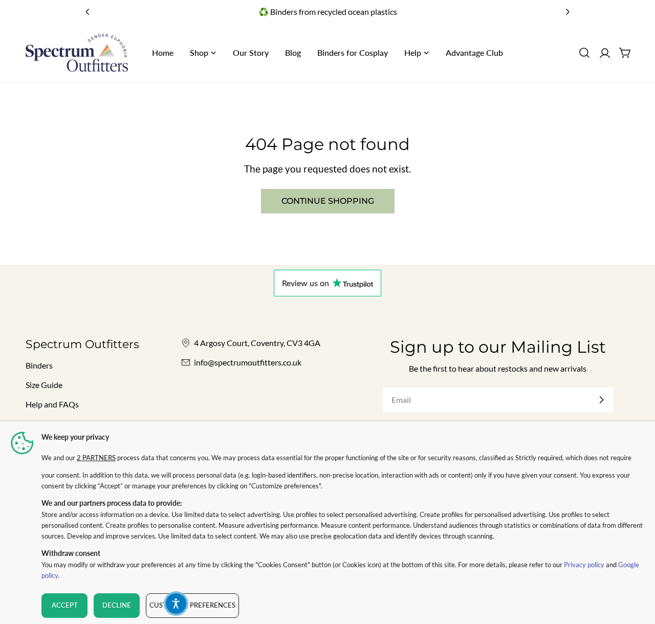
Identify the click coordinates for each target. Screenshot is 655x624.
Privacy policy (584, 565)
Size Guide (44, 385)
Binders (39, 365)
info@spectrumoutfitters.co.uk (247, 362)
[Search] (584, 52)
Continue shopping (327, 201)
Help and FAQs (52, 404)
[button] (176, 603)
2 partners (96, 458)
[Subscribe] (601, 400)
